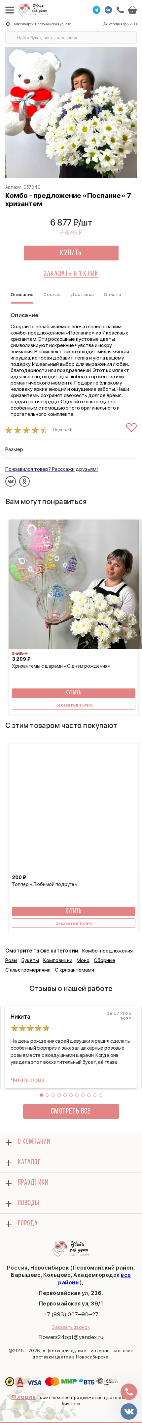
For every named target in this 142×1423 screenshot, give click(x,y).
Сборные (104, 960)
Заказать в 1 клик (71, 274)
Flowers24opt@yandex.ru (71, 1337)
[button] (41, 1095)
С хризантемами (74, 970)
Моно (83, 960)
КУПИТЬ (74, 693)
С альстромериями (28, 970)
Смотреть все (71, 1111)
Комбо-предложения (107, 951)
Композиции (57, 960)
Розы (11, 960)
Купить (71, 253)
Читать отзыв (27, 1080)
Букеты (30, 960)
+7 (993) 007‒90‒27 (70, 1314)
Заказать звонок (71, 1327)
